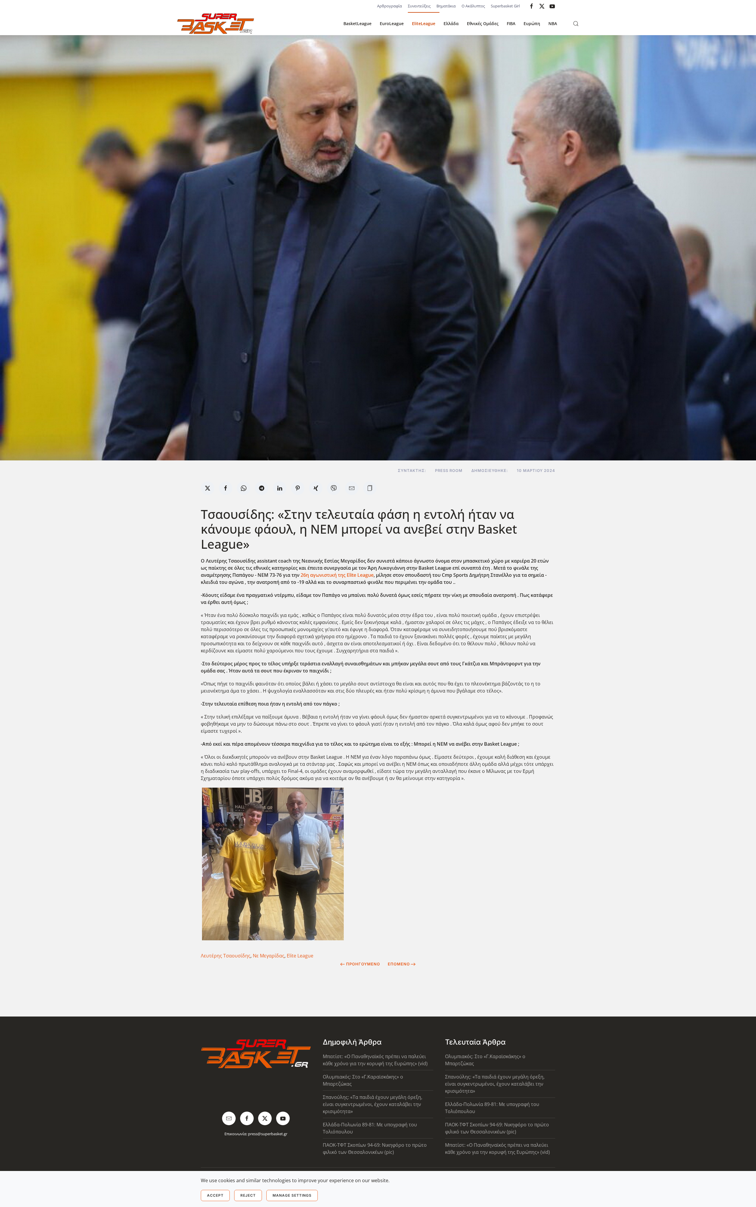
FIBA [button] (511, 23)
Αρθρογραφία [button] (389, 6)
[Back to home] (215, 23)
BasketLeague (357, 23)
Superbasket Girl (505, 6)
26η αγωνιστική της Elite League (337, 575)
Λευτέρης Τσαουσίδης (225, 955)
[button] (576, 23)
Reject (248, 1195)
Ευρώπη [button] (532, 23)
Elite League (300, 955)
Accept (215, 1195)
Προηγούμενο (363, 964)
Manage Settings (292, 1195)
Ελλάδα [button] (451, 23)
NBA (552, 23)
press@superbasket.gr (267, 1133)
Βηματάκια (446, 6)
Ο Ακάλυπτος (473, 6)
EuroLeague (392, 23)
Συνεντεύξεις (419, 6)
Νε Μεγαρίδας (268, 955)
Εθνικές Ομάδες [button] (482, 23)
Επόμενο (399, 964)
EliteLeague (423, 23)
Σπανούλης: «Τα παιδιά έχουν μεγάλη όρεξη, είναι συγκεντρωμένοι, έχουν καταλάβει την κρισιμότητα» (372, 1104)
